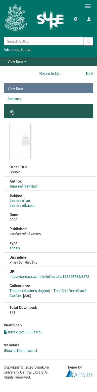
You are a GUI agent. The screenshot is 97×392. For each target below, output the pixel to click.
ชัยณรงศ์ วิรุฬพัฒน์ (24, 186)
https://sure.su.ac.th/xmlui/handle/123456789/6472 (49, 276)
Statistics (14, 98)
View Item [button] (15, 61)
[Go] (88, 41)
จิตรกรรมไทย (19, 200)
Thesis (14, 247)
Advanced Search (18, 49)
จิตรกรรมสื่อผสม (22, 205)
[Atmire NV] (79, 372)
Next (89, 73)
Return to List (49, 73)
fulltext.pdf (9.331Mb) (24, 331)
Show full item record (20, 350)
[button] (75, 18)
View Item (15, 88)
